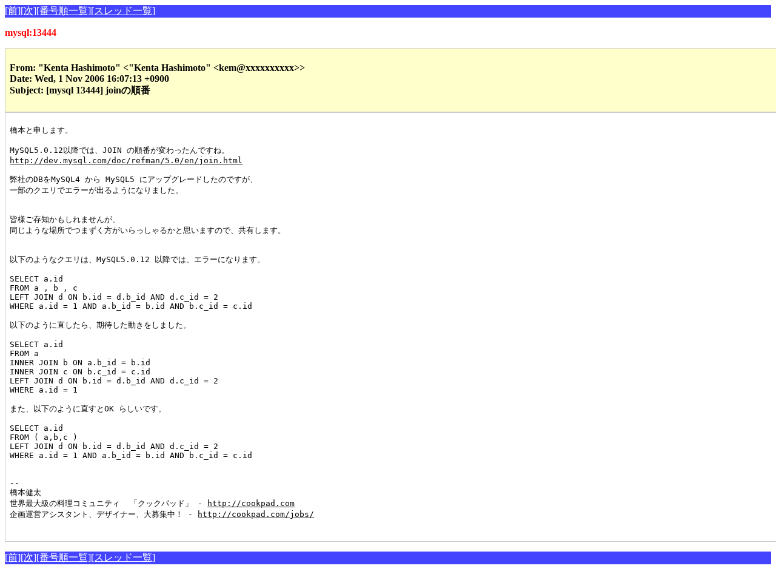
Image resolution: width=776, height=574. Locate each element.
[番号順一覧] (63, 10)
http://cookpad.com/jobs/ (256, 514)
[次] (28, 10)
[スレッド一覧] (123, 10)
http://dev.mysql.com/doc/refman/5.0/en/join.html (126, 160)
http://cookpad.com (251, 503)
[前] (13, 10)
